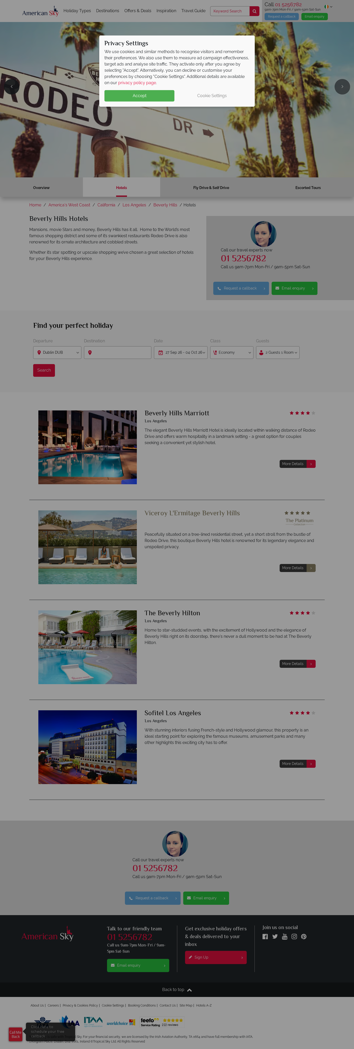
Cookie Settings (212, 95)
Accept (139, 95)
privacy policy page (137, 82)
